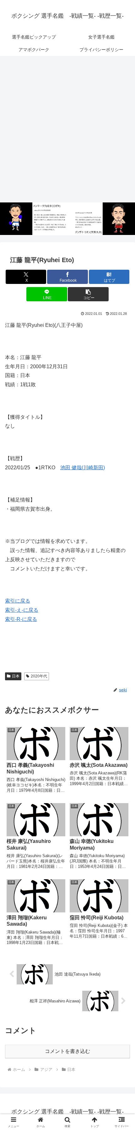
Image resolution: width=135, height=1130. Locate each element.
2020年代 (39, 676)
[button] (88, 294)
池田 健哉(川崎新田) (82, 467)
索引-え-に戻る (21, 610)
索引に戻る (17, 601)
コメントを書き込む (67, 1051)
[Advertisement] (67, 129)
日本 (15, 676)
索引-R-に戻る (21, 619)
